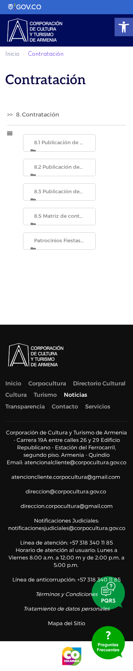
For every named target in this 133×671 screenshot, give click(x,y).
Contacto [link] (65, 406)
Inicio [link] (12, 54)
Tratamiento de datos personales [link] (66, 608)
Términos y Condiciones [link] (66, 594)
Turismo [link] (45, 394)
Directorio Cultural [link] (99, 383)
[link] (124, 27)
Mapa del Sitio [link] (66, 623)
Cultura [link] (16, 394)
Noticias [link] (75, 394)
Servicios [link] (97, 406)
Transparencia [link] (25, 406)
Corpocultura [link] (47, 383)
